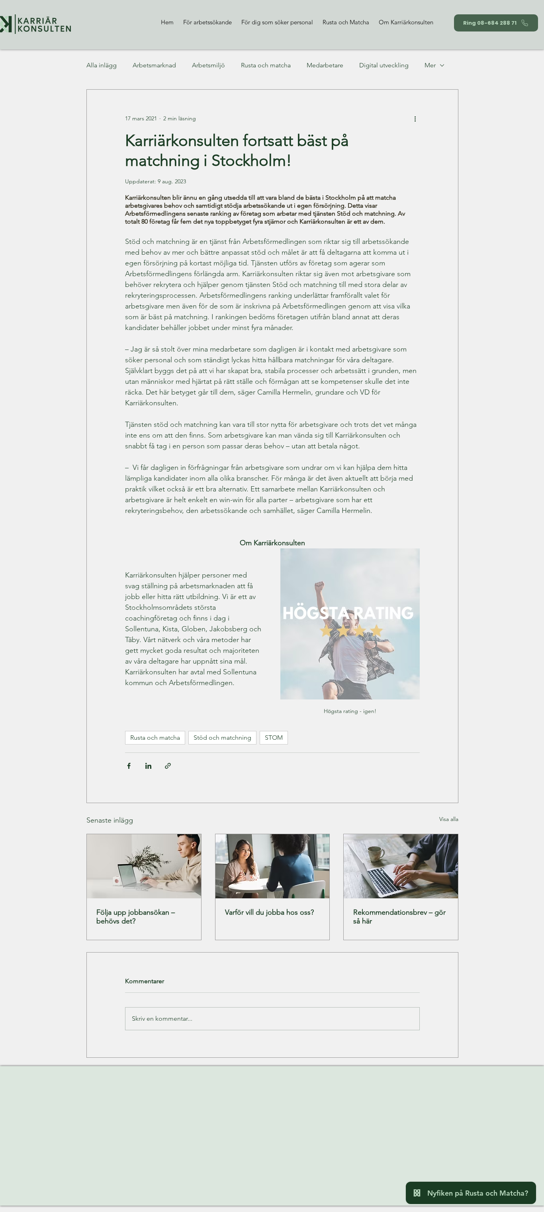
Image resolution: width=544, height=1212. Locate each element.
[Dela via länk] (168, 766)
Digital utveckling (384, 65)
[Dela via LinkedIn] (148, 766)
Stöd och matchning (222, 737)
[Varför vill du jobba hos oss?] (272, 866)
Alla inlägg (101, 65)
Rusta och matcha (266, 65)
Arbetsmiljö (208, 65)
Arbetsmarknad (154, 65)
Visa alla (448, 819)
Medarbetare (325, 65)
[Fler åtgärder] (415, 118)
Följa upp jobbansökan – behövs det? (135, 916)
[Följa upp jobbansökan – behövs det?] (144, 866)
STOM (274, 737)
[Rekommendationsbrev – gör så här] (401, 866)
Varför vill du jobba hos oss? (269, 912)
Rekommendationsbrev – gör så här (399, 916)
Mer (430, 65)
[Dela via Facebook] (129, 766)
